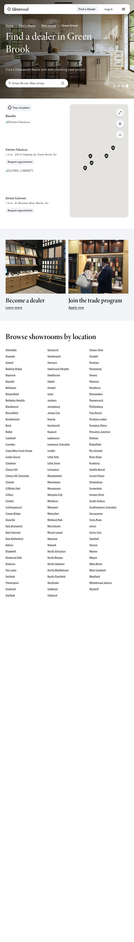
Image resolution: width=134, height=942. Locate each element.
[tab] (114, 86)
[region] (67, 49)
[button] (92, 163)
